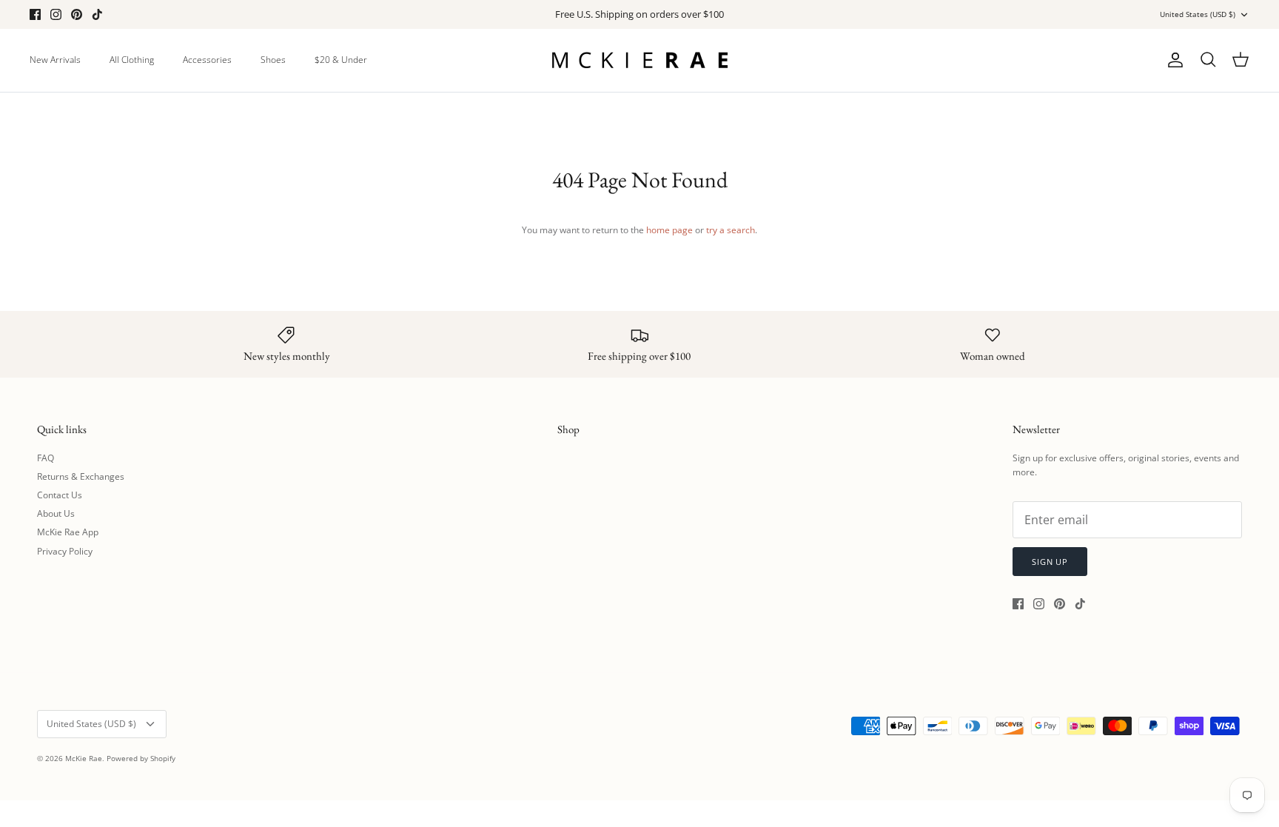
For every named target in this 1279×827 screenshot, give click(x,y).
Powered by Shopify (141, 758)
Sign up (1050, 561)
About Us (56, 513)
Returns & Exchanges (80, 476)
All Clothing (132, 59)
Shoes (273, 59)
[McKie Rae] (639, 60)
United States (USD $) (1197, 14)
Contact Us (59, 495)
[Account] (1172, 60)
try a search (730, 230)
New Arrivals (55, 59)
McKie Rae (83, 758)
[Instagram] (55, 14)
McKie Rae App (67, 532)
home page (669, 230)
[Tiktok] (97, 14)
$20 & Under (341, 59)
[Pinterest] (76, 14)
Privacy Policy (65, 551)
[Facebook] (35, 14)
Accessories (207, 59)
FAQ (45, 458)
